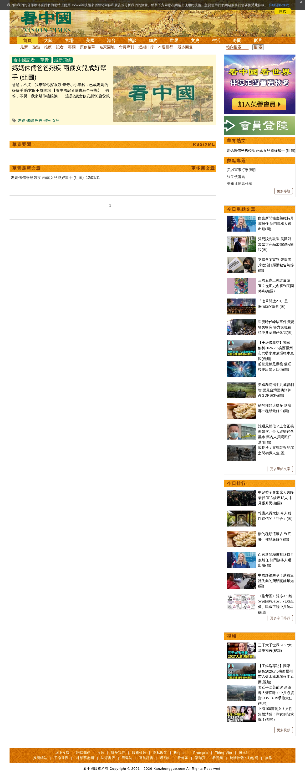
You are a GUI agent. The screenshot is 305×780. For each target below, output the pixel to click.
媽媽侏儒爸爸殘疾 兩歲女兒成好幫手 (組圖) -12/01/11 (55, 178)
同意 (282, 11)
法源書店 (108, 758)
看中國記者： (26, 60)
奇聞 (237, 40)
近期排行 (146, 47)
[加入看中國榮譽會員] (259, 57)
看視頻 (217, 758)
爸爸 (38, 120)
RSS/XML (204, 144)
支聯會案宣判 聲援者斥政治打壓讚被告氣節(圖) (276, 265)
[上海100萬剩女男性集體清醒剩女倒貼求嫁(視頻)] (241, 709)
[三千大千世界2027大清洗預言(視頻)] (241, 645)
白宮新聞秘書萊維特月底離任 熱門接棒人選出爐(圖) (276, 223)
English (180, 753)
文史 (195, 40)
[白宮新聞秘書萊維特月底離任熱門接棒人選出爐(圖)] (241, 218)
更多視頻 (283, 730)
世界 (174, 40)
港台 (111, 40)
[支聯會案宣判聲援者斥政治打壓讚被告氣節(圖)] (241, 260)
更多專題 (283, 191)
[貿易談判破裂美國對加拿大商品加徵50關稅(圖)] (241, 239)
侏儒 (30, 120)
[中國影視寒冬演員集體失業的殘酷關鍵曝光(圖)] (241, 575)
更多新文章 (203, 168)
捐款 (100, 753)
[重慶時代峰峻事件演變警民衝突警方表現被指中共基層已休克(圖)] (241, 322)
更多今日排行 (280, 618)
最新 (24, 47)
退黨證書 (146, 758)
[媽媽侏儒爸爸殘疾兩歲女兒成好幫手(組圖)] (163, 69)
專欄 (72, 47)
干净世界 (61, 758)
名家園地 (107, 47)
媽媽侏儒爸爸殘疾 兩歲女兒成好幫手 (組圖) (261, 150)
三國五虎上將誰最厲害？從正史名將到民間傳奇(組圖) (276, 285)
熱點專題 (236, 160)
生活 (216, 40)
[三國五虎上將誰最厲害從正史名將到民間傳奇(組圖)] (241, 280)
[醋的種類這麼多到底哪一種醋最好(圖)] (241, 405)
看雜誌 (127, 758)
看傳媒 (183, 758)
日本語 (244, 753)
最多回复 (185, 47)
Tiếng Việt (223, 753)
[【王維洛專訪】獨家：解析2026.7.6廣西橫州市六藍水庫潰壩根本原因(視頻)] (241, 342)
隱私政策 (160, 753)
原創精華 (87, 47)
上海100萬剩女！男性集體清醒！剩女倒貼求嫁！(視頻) (276, 714)
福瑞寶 (200, 758)
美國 (90, 40)
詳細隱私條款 (279, 5)
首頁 (27, 40)
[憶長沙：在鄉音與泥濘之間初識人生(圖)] (241, 448)
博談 (132, 40)
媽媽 (21, 120)
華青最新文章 (26, 168)
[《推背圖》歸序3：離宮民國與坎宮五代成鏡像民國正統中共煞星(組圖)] (241, 596)
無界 (268, 758)
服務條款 (139, 753)
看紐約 (165, 758)
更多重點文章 (280, 469)
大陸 (48, 40)
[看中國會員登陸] (259, 125)
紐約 (153, 40)
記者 (60, 47)
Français (200, 753)
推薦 (48, 47)
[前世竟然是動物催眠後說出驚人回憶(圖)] (241, 364)
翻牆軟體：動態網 (244, 758)
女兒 (56, 120)
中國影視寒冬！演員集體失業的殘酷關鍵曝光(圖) (276, 580)
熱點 (36, 47)
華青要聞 (21, 144)
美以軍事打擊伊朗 (241, 170)
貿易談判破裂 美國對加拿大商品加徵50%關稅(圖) (276, 244)
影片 (258, 40)
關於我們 (118, 753)
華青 (44, 60)
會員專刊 (126, 47)
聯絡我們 (83, 753)
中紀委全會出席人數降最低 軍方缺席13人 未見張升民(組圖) (276, 497)
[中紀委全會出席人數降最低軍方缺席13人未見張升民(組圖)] (241, 492)
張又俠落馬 (236, 177)
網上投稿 (62, 753)
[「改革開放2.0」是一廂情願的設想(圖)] (241, 301)
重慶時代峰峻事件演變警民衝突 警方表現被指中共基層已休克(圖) (276, 327)
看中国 (49, 21)
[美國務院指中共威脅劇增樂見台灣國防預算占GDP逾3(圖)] (241, 385)
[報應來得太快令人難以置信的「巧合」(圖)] (241, 513)
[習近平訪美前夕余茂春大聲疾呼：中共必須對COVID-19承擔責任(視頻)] (241, 687)
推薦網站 (40, 758)
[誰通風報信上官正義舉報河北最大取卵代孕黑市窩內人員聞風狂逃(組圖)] (241, 426)
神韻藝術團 (85, 758)
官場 (69, 40)
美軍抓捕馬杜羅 (239, 184)
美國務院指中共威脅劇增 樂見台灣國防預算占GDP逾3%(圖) (276, 390)
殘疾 (47, 120)
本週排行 (165, 47)
